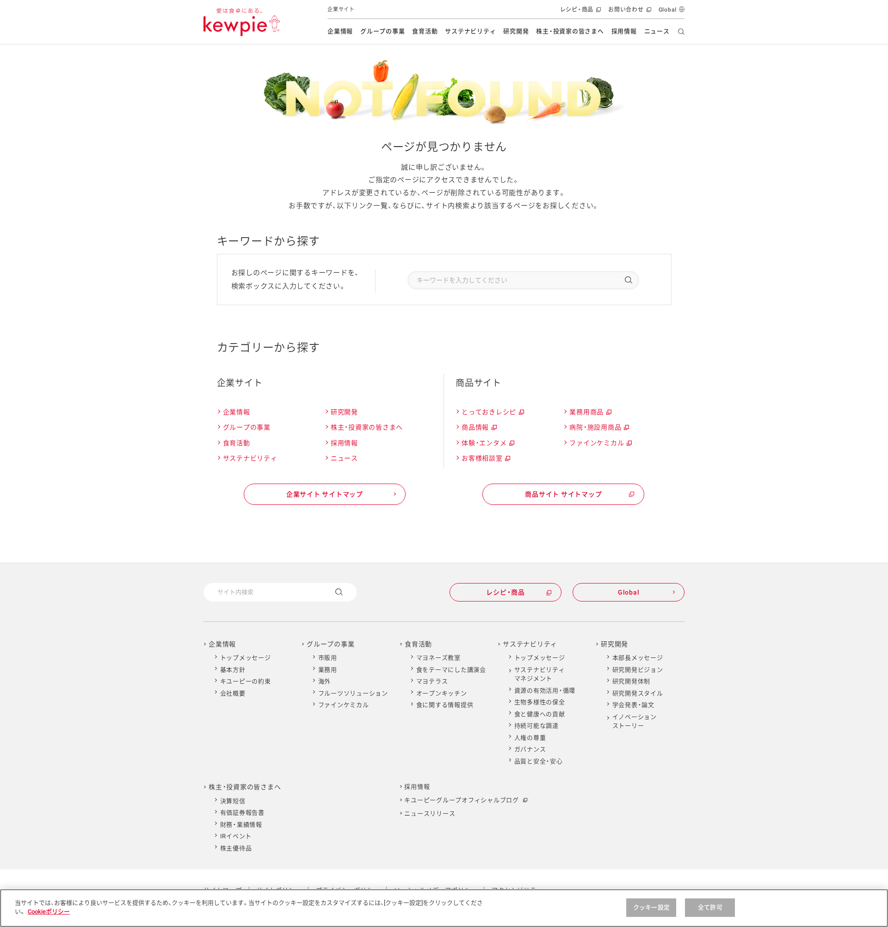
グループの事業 (382, 31)
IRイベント (236, 836)
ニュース (657, 31)
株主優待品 (236, 848)
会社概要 (233, 693)
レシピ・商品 (579, 12)
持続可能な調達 (536, 725)
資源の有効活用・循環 (545, 690)
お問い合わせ (628, 12)
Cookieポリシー (49, 911)
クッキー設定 (651, 907)
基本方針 (233, 669)
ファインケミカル (600, 444)
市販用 (327, 657)
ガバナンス (530, 749)
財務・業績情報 (241, 824)
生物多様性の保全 (539, 702)
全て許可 (710, 907)
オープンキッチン (441, 693)
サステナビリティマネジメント (539, 674)
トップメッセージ (245, 657)
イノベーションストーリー (634, 721)
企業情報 (340, 31)
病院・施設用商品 (598, 429)
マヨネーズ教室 (438, 657)
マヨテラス (432, 681)
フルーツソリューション (353, 693)
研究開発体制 (631, 681)
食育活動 (425, 31)
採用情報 (624, 31)
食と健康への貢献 (539, 714)
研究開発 (516, 31)
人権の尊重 (530, 737)
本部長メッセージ (637, 657)
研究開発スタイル (637, 693)
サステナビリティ (470, 31)
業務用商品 (589, 413)
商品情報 (479, 429)
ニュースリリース (429, 813)
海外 (324, 681)
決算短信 (233, 801)
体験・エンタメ (487, 444)
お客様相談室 (485, 459)
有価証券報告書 (242, 812)
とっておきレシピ (492, 413)
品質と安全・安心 (538, 761)
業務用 (327, 669)
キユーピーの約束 (245, 681)
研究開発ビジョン (637, 669)
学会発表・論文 (633, 704)
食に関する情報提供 (445, 704)
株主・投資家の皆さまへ (570, 31)
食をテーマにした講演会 (451, 669)
